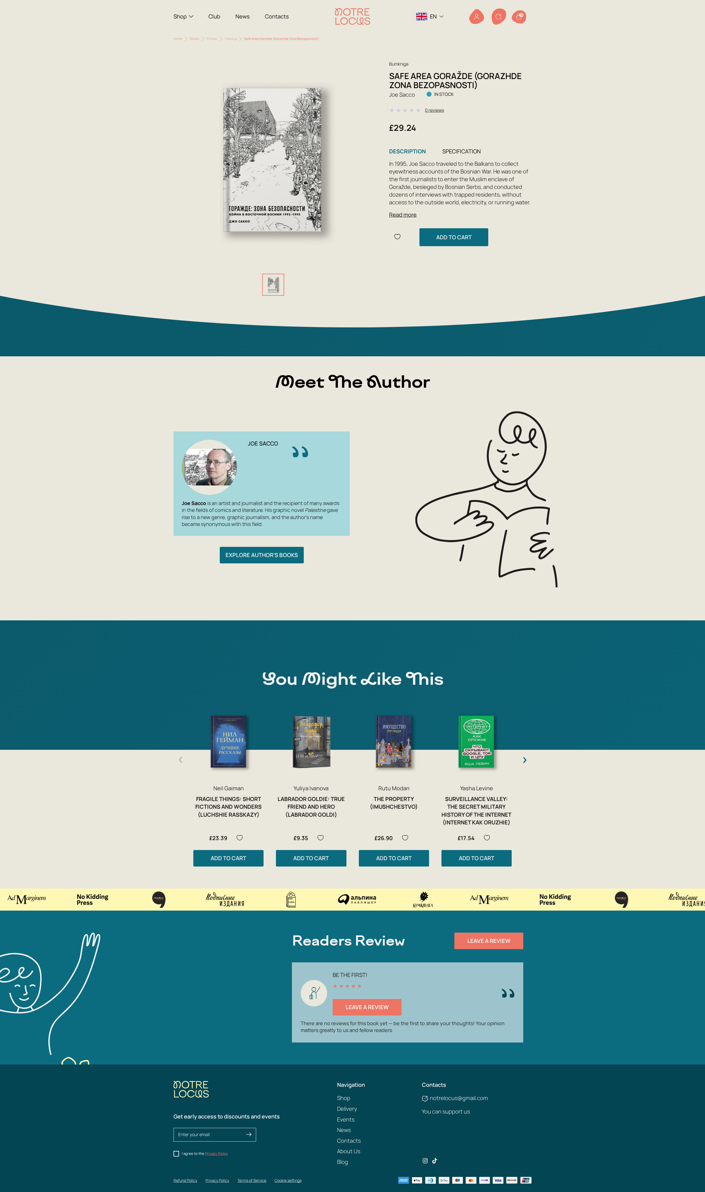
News (242, 16)
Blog (342, 1162)
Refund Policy (185, 1180)
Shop (180, 16)
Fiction (212, 38)
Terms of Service (251, 1180)
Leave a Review (489, 940)
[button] (524, 760)
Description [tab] (407, 151)
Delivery (347, 1108)
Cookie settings (288, 1180)
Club (214, 16)
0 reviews (434, 110)
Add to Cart (454, 237)
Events (345, 1119)
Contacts (277, 16)
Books (194, 38)
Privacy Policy (216, 1153)
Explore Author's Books (262, 555)
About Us (348, 1151)
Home (177, 38)
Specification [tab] (461, 151)
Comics (231, 38)
